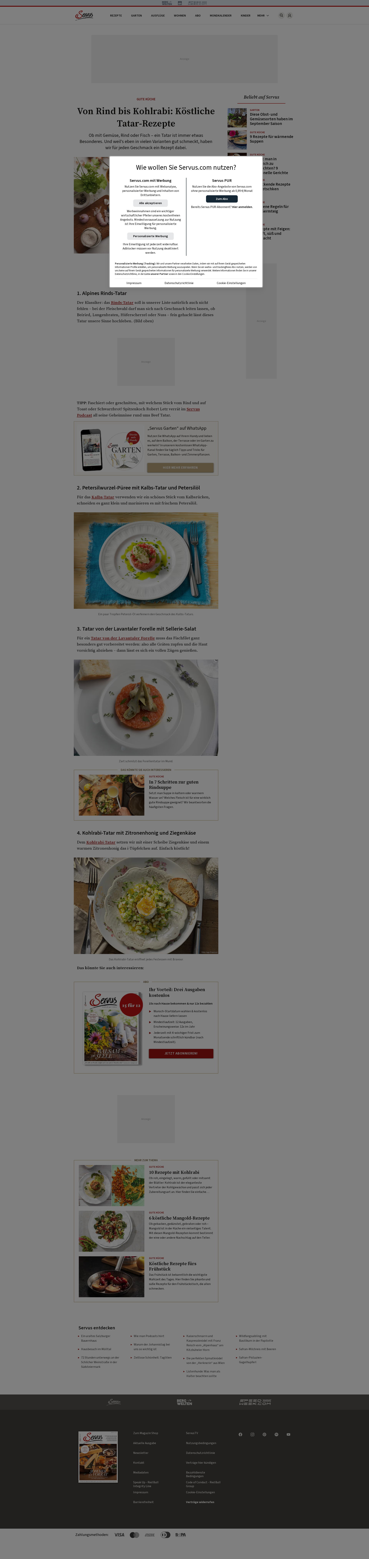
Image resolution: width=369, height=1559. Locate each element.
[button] (222, 199)
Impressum (133, 283)
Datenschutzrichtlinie (179, 283)
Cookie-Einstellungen (231, 283)
